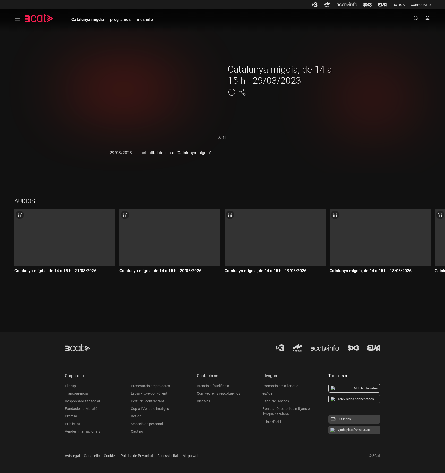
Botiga (399, 5)
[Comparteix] (242, 92)
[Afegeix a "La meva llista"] (232, 92)
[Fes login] (427, 18)
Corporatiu (421, 5)
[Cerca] (418, 18)
